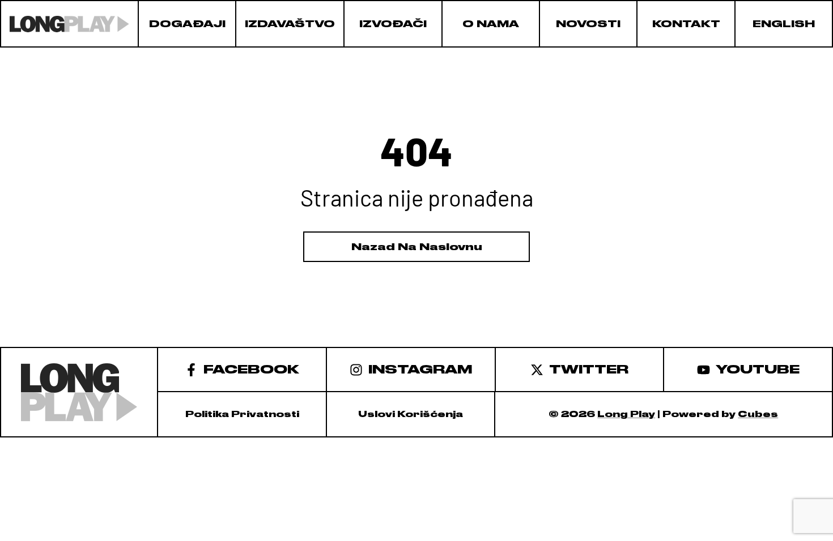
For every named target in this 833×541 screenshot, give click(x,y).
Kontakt (686, 23)
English (784, 23)
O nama (490, 23)
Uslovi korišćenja (410, 414)
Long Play (626, 414)
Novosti (588, 23)
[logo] (69, 23)
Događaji (187, 23)
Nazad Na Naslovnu (416, 246)
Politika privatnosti (242, 414)
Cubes (758, 414)
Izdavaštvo (290, 23)
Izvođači (393, 23)
